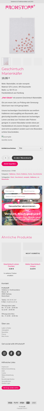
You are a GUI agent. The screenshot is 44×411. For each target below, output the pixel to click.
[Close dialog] (39, 187)
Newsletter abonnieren (22, 206)
